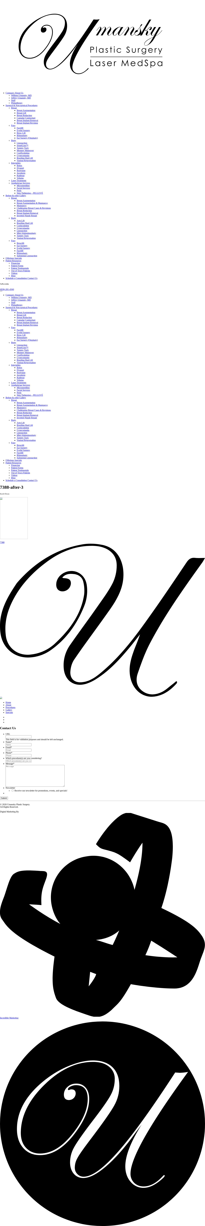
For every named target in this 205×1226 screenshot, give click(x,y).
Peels (19, 190)
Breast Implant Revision (27, 123)
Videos (14, 273)
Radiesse (21, 175)
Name (9, 742)
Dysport (20, 168)
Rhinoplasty (22, 135)
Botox (19, 165)
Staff (13, 100)
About (8, 705)
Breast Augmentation (26, 110)
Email (9, 747)
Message (10, 763)
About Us (14, 93)
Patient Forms (17, 266)
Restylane (21, 170)
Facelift (20, 128)
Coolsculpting (23, 225)
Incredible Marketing (9, 1018)
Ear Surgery (22, 246)
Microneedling (23, 185)
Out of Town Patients (20, 271)
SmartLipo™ (22, 145)
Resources (13, 261)
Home (8, 702)
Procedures (21, 105)
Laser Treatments (18, 180)
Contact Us (21, 278)
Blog (13, 276)
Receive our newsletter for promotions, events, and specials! (41, 790)
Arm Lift (21, 220)
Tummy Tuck (23, 148)
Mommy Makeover (25, 150)
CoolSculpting (23, 153)
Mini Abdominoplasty (26, 233)
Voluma (20, 178)
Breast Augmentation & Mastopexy (32, 203)
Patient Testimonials (20, 268)
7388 (2, 542)
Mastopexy (21, 205)
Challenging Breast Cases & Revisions (34, 208)
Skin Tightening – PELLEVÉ (30, 193)
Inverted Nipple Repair (27, 215)
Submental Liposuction (27, 256)
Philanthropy (16, 103)
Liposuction (22, 143)
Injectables (15, 163)
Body (13, 140)
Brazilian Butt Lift (25, 158)
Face (13, 125)
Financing (15, 263)
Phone (9, 753)
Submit (4, 798)
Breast (14, 108)
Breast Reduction (24, 115)
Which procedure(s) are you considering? (24, 758)
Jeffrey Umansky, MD (21, 98)
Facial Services (23, 188)
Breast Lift (21, 113)
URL (8, 734)
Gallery (16, 195)
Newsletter (10, 788)
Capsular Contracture (26, 118)
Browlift (20, 243)
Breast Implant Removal (27, 120)
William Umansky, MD (21, 95)
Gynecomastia (23, 155)
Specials (14, 258)
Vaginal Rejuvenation (26, 160)
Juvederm (21, 173)
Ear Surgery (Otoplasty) (27, 138)
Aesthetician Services (20, 183)
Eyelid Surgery (23, 130)
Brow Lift (21, 133)
